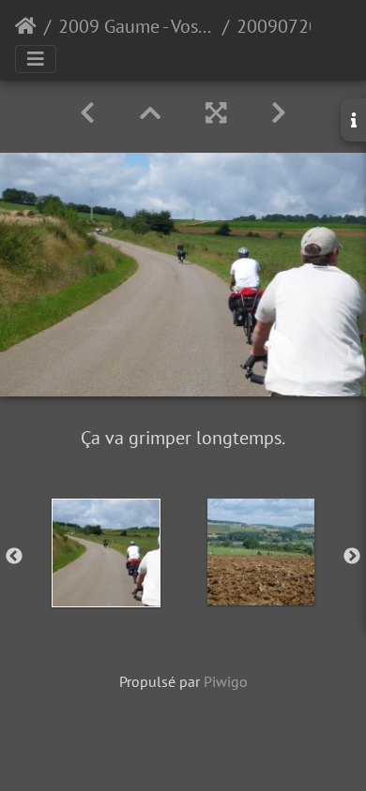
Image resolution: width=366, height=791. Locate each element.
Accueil (26, 26)
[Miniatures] (150, 112)
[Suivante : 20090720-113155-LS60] (279, 112)
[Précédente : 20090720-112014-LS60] (87, 112)
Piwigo (226, 681)
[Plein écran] (216, 112)
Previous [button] (14, 556)
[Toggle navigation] (35, 59)
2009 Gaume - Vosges (136, 26)
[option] (105, 553)
